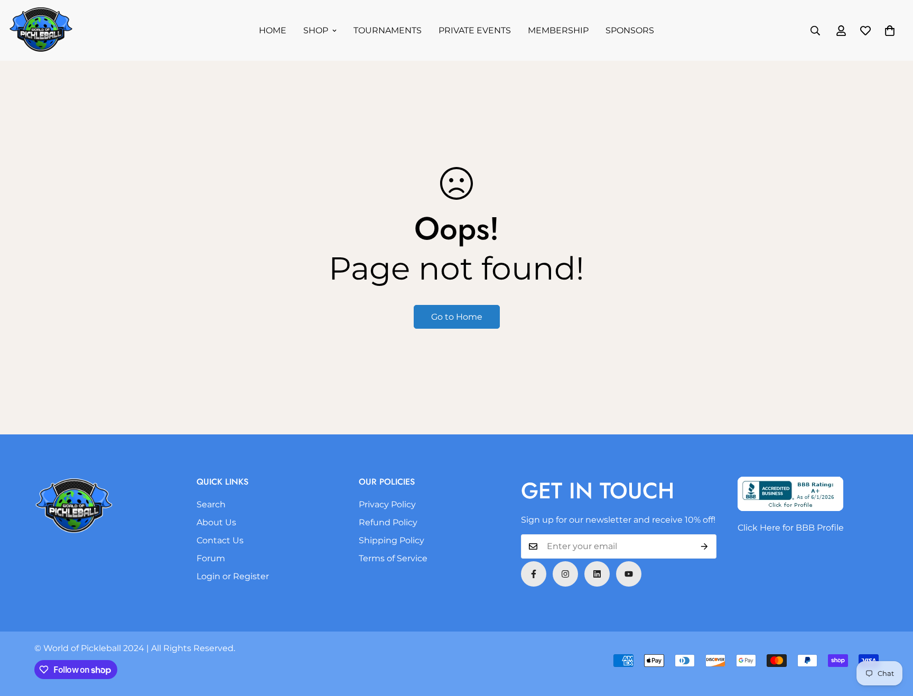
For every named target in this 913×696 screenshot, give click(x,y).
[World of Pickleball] (41, 30)
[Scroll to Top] (892, 638)
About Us (216, 522)
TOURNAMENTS (387, 30)
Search (211, 504)
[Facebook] (533, 574)
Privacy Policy (387, 504)
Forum (211, 558)
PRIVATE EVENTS (475, 30)
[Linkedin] (597, 574)
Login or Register (233, 576)
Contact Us (220, 540)
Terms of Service (393, 558)
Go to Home (456, 317)
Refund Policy (388, 522)
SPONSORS (629, 30)
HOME (272, 30)
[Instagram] (565, 574)
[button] (890, 30)
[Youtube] (628, 574)
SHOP (315, 30)
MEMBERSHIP (558, 30)
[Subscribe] (704, 546)
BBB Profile (820, 528)
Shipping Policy (391, 540)
